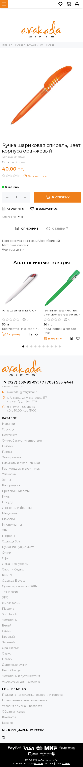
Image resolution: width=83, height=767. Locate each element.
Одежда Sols (11, 541)
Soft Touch (9, 614)
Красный (8, 636)
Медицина (10, 513)
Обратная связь (13, 711)
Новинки (8, 424)
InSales (66, 763)
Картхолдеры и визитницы (21, 468)
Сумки (6, 552)
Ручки (20, 216)
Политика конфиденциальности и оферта (32, 695)
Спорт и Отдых (13, 569)
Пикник (7, 446)
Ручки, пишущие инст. (18, 547)
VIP (4, 530)
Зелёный (8, 642)
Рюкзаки (8, 519)
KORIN (7, 575)
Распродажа (11, 485)
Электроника (11, 457)
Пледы (7, 452)
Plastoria (8, 608)
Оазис (6, 653)
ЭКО (5, 597)
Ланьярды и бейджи (17, 508)
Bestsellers (9, 435)
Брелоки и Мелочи (16, 491)
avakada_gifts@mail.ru (22, 392)
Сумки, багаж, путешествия (22, 440)
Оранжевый (10, 648)
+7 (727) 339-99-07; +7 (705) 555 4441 (37, 382)
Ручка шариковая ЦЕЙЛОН (19, 310)
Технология (10, 592)
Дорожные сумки (14, 665)
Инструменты (12, 524)
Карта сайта (51, 760)
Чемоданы (9, 620)
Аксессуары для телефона (21, 681)
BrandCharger (12, 670)
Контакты (9, 717)
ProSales (38, 763)
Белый (6, 625)
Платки (7, 659)
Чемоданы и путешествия (21, 676)
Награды (8, 536)
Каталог (7, 723)
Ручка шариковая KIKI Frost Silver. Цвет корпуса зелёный (62, 312)
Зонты (6, 480)
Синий (6, 631)
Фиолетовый (11, 603)
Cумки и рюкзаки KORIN (19, 586)
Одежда (8, 429)
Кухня (6, 496)
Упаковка (9, 474)
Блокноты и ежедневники (21, 463)
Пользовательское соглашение (24, 700)
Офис (6, 558)
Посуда (7, 502)
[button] (23, 346)
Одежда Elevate (14, 580)
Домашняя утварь (15, 564)
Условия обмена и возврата (22, 706)
